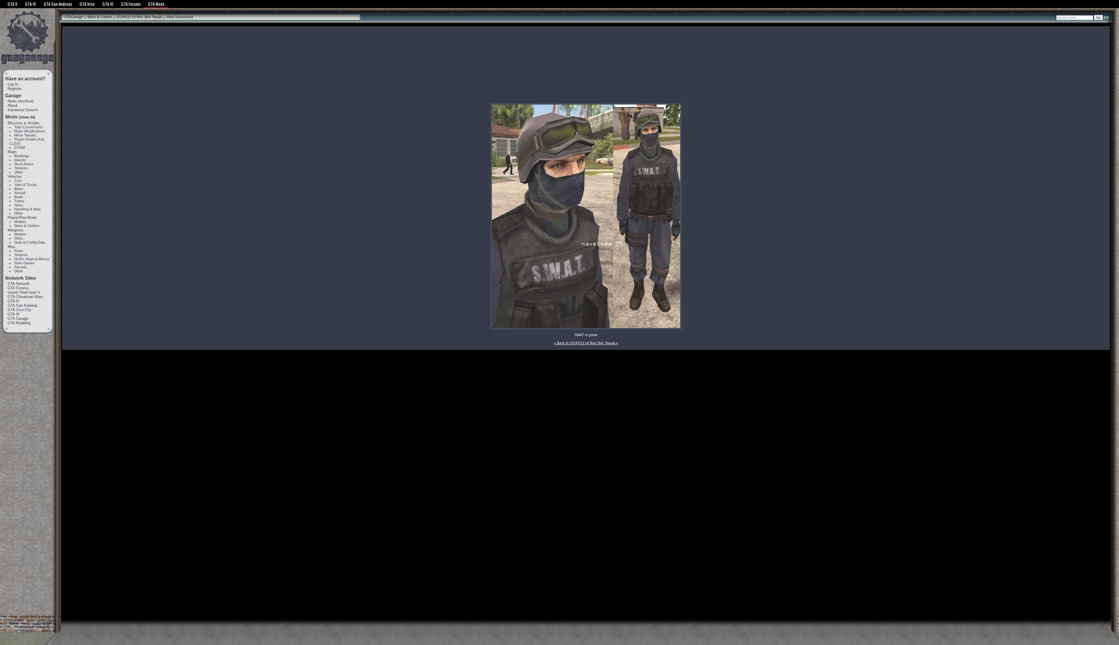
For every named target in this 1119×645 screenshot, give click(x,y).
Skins (18, 205)
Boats (18, 197)
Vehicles (15, 176)
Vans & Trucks (25, 185)
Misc (12, 246)
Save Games (24, 263)
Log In (13, 84)
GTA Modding (19, 323)
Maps (12, 152)
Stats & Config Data (29, 242)
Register (15, 88)
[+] (1106, 17)
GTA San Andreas (23, 305)
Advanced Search (23, 110)
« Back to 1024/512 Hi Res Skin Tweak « (586, 343)
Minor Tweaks (25, 135)
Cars (18, 181)
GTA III (14, 314)
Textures (21, 168)
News (12, 101)
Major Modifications (29, 131)
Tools (18, 251)
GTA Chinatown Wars (25, 297)
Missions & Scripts (24, 123)
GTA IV (14, 301)
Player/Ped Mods (22, 217)
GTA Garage (18, 318)
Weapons (15, 230)
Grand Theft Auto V (24, 292)
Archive (25, 101)
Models (20, 222)
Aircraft (19, 193)
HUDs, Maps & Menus (31, 259)
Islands (20, 160)
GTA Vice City (19, 310)
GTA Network (19, 283)
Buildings (21, 156)
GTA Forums (18, 288)
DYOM (19, 148)
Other (18, 172)
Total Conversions (28, 127)
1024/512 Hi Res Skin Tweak (139, 17)
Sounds (20, 267)
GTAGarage (73, 17)
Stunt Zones (23, 164)
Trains (19, 201)
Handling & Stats (27, 209)
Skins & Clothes (26, 226)
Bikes (18, 189)
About (12, 105)
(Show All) (27, 117)
